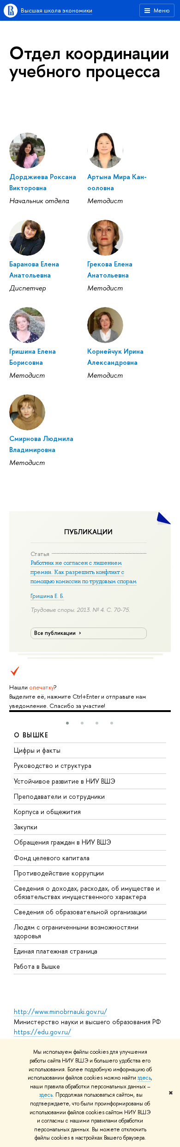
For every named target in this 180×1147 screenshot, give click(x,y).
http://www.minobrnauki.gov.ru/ (60, 1011)
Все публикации (55, 633)
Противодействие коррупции (59, 873)
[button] (67, 723)
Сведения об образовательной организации (80, 911)
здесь (144, 1077)
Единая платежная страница (55, 951)
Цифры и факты (37, 750)
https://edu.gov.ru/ (42, 1031)
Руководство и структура (52, 765)
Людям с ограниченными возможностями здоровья (76, 931)
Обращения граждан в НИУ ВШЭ (62, 842)
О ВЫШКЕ (31, 734)
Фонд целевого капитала (52, 857)
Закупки (25, 826)
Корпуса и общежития (47, 811)
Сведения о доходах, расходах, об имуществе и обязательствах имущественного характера (87, 892)
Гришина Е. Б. (47, 596)
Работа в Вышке (37, 966)
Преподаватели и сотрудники (59, 796)
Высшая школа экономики (56, 10)
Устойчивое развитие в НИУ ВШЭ (64, 781)
